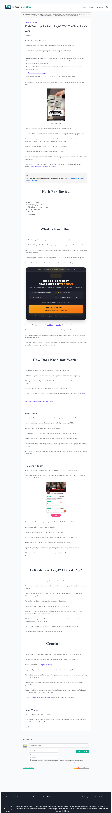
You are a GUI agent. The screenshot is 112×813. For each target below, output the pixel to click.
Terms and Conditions (13, 797)
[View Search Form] (106, 7)
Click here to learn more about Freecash (37, 697)
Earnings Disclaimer (66, 797)
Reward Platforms (31, 22)
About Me (100, 7)
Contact (91, 7)
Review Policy (31, 797)
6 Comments (28, 35)
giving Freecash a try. (46, 664)
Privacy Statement (100, 797)
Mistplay (58, 325)
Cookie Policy (83, 797)
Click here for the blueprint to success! (43, 166)
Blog (84, 7)
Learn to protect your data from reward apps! (39, 401)
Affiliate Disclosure (48, 797)
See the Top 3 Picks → (56, 309)
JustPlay (49, 325)
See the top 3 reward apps (37, 73)
